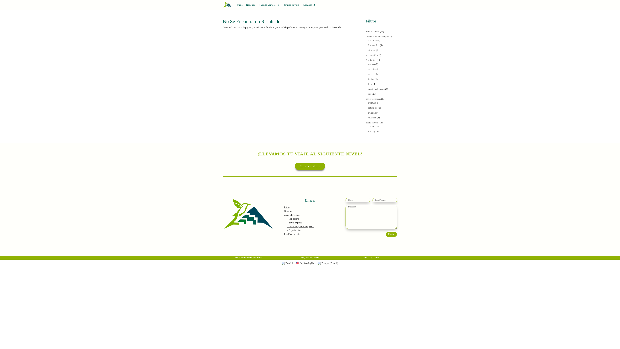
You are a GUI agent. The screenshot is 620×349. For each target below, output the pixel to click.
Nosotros (250, 5)
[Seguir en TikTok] (386, 5)
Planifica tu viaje (291, 5)
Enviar (391, 234)
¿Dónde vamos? (267, 5)
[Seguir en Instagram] (372, 5)
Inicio (240, 5)
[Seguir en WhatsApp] (394, 5)
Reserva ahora (310, 166)
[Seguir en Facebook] (379, 5)
